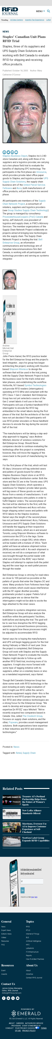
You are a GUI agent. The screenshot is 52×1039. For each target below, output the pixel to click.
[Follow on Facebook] (3, 998)
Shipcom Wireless (19, 369)
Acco (19, 188)
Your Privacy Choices (25, 1028)
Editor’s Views (6, 934)
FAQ (3, 945)
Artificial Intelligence (33, 941)
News (6, 31)
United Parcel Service (34, 184)
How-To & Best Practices (35, 959)
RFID (28, 927)
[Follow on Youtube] (17, 998)
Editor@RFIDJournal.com (11, 993)
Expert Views (6, 930)
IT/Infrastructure (32, 952)
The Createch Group (32, 716)
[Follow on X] (13, 998)
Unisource (41, 172)
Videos (3, 938)
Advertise (29, 974)
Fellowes (7, 188)
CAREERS (20, 1023)
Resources (5, 941)
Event (3, 971)
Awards (4, 974)
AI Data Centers (16, 20)
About (28, 971)
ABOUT (12, 1023)
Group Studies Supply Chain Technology (28, 210)
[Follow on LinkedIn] (8, 998)
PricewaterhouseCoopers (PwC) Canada (23, 216)
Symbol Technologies (35, 385)
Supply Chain (29, 753)
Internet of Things (32, 934)
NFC (27, 945)
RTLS (28, 930)
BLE (27, 938)
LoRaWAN (30, 948)
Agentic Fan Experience (34, 20)
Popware (13, 722)
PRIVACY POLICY (29, 1031)
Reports (29, 956)
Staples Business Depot (15, 156)
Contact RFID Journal (34, 978)
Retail (19, 753)
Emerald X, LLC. (22, 1019)
